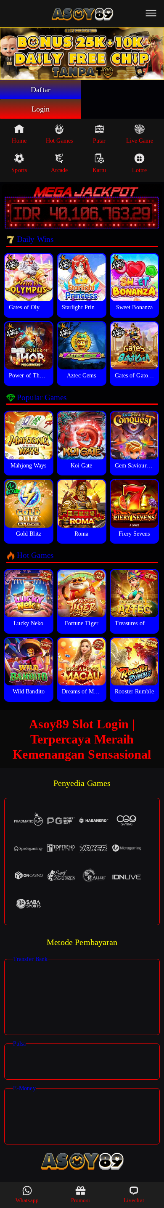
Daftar (40, 89)
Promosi (80, 1200)
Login (41, 109)
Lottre (139, 170)
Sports (19, 170)
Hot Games (59, 141)
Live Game (139, 141)
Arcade (59, 170)
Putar (99, 141)
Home (19, 141)
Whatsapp (27, 1200)
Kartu (99, 170)
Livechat (134, 1200)
